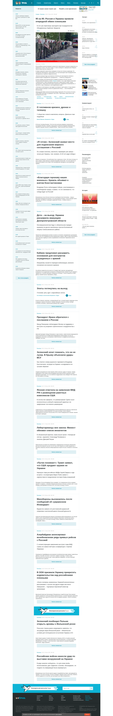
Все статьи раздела (23, 278)
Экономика (51, 698)
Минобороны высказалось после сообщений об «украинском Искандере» (54, 502)
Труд (67, 119)
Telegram (54, 80)
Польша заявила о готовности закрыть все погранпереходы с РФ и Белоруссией (23, 45)
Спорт (62, 695)
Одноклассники (88, 698)
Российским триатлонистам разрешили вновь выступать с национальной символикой (22, 83)
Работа (62, 3)
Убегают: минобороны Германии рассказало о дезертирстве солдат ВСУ (23, 17)
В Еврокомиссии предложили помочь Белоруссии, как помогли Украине (89, 126)
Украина (39, 96)
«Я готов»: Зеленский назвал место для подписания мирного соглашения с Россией (55, 145)
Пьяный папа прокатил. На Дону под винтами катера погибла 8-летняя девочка (23, 160)
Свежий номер (47, 3)
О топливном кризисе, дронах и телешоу (53, 108)
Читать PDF (91, 9)
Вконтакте (87, 695)
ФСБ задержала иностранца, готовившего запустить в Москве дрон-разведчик (22, 260)
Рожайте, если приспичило (68, 9)
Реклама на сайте (76, 695)
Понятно (87, 714)
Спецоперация (47, 96)
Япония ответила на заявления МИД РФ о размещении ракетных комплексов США (56, 393)
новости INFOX (85, 78)
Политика (75, 3)
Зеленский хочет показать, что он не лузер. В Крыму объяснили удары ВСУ (56, 355)
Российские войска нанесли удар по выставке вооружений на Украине (56, 657)
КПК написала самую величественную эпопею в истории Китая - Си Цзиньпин (89, 209)
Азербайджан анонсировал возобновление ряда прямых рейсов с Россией (56, 537)
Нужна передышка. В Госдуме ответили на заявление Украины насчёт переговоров (22, 100)
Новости (56, 3)
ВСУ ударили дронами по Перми (22, 236)
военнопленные (69, 96)
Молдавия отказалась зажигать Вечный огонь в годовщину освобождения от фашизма (22, 73)
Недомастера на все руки (88, 134)
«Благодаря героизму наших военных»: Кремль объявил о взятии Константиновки (52, 180)
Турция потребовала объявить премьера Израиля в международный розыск (23, 64)
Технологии (63, 700)
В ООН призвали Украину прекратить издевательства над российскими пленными (56, 575)
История (38, 700)
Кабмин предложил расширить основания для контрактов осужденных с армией (53, 256)
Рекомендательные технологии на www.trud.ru (78, 699)
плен (55, 96)
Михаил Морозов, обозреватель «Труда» (45, 119)
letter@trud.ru (63, 712)
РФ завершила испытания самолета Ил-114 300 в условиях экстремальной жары (23, 36)
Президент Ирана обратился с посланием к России (53, 318)
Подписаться (91, 688)
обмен (61, 96)
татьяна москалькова (60, 98)
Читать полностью (56, 130)
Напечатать (72, 30)
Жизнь (68, 3)
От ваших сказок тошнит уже (47, 9)
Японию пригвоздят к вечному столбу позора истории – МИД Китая (89, 218)
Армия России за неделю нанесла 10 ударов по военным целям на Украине (23, 177)
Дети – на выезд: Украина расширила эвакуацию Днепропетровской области (51, 218)
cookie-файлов (58, 714)
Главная (39, 3)
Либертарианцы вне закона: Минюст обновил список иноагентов (56, 429)
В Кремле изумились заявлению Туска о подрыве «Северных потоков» (22, 142)
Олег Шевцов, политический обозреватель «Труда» (48, 295)
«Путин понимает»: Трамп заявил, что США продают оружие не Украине (55, 465)
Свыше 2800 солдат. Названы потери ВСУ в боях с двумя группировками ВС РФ (23, 186)
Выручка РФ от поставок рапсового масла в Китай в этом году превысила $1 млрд (23, 27)
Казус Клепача (85, 48)
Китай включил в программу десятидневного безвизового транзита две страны (21, 220)
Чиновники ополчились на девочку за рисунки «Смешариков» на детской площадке (23, 109)
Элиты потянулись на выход (52, 288)
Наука (62, 698)
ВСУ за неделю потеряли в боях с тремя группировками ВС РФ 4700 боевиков (22, 195)
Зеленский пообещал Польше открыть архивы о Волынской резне (56, 622)
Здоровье (63, 697)
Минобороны (40, 98)
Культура (83, 3)
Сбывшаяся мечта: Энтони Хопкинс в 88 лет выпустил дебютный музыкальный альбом (23, 55)
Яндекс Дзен (88, 697)
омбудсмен (49, 98)
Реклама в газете (76, 697)
